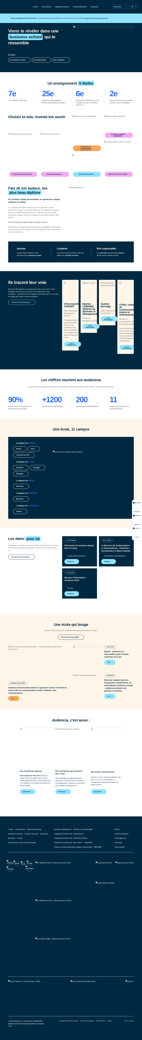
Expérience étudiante (15, 834)
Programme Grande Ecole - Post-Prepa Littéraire (71, 838)
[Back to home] (11, 7)
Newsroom (118, 842)
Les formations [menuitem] (46, 7)
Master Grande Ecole (34, 829)
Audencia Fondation (122, 834)
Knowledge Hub (120, 838)
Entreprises (44, 834)
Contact (20, 838)
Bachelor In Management (62, 829)
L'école (10, 829)
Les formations (20, 829)
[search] (119, 7)
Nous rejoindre (120, 847)
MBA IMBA (98, 847)
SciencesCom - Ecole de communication (22, 842)
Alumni (117, 829)
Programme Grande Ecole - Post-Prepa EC (69, 834)
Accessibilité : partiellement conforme (68, 1021)
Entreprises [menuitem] (94, 7)
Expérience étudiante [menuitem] (62, 7)
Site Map (109, 1021)
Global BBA (88, 842)
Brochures (11, 838)
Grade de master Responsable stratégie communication (73, 847)
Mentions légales (100, 1021)
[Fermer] (132, 19)
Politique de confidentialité (87, 1021)
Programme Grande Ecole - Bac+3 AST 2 (68, 842)
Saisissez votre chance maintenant (96, 18)
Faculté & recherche (32, 834)
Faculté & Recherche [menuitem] (80, 7)
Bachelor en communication (83, 829)
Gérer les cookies (129, 1021)
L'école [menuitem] (35, 7)
